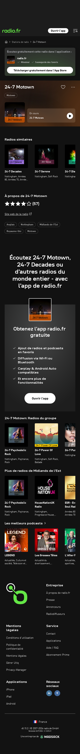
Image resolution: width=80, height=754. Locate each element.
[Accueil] (6, 41)
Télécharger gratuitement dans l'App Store (40, 70)
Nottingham (27, 225)
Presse (50, 600)
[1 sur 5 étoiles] (7, 204)
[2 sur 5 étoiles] (12, 204)
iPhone (10, 689)
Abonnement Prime (57, 655)
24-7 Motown (37, 118)
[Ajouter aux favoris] (63, 87)
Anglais (11, 225)
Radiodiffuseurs (55, 614)
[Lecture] (70, 116)
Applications (53, 640)
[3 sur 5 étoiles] (18, 204)
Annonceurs (53, 607)
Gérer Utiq (12, 663)
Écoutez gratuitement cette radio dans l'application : (39, 51)
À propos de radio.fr (58, 593)
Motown (11, 95)
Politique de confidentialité (14, 647)
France (42, 722)
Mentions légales (16, 656)
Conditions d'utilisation (20, 638)
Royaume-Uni (14, 231)
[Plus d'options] (73, 87)
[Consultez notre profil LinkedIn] (49, 693)
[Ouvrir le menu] (75, 30)
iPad (8, 696)
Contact (51, 633)
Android (11, 703)
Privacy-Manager (16, 670)
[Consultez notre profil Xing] (57, 693)
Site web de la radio (16, 214)
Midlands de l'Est (49, 225)
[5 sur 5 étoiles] (29, 204)
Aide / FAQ (52, 648)
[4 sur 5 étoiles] (23, 204)
